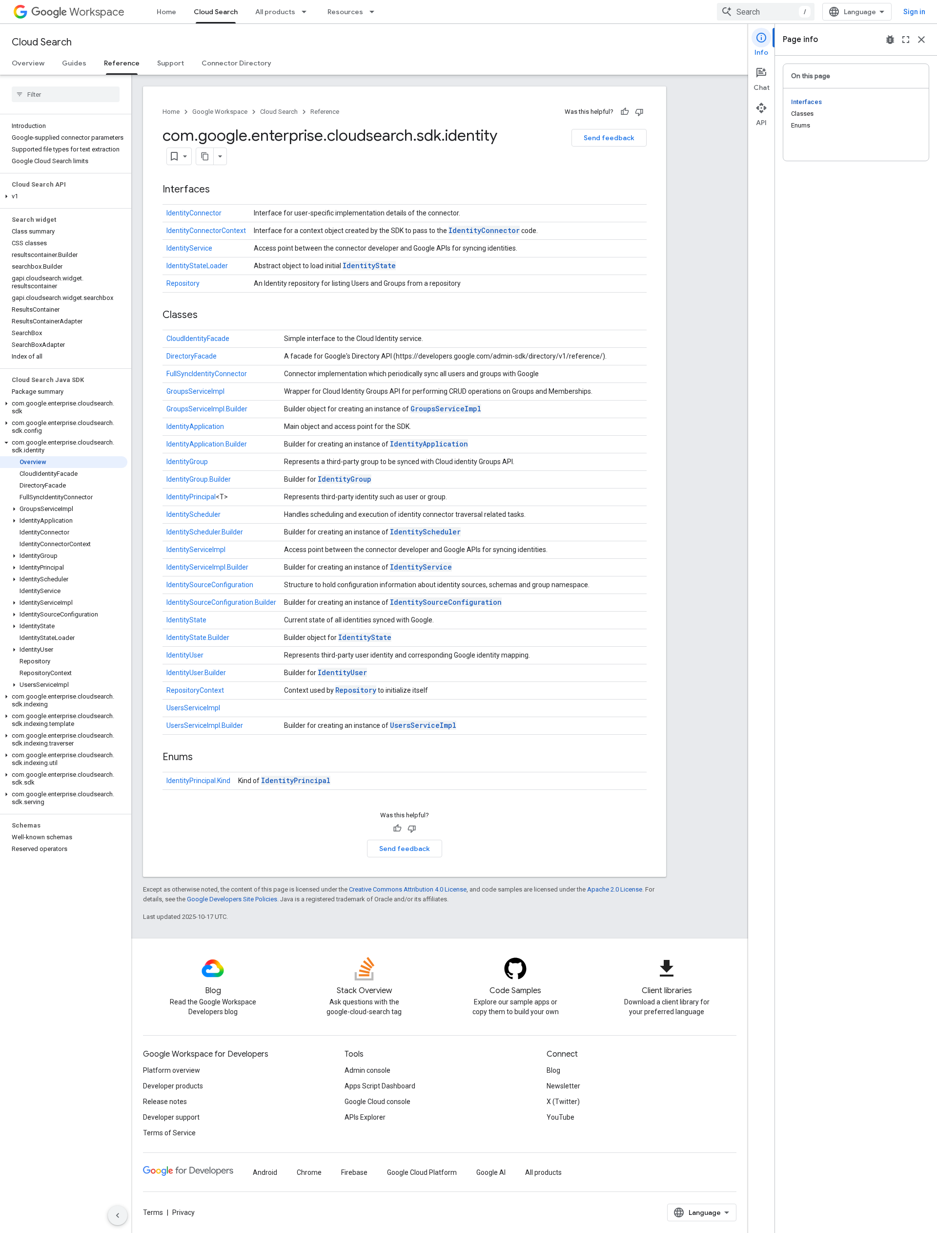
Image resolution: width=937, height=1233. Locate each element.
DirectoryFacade (191, 356)
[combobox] (766, 12)
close (921, 39)
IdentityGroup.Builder (198, 479)
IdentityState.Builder (197, 637)
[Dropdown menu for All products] (307, 11)
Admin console (367, 1070)
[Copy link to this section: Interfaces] (219, 190)
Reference (122, 63)
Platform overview (171, 1070)
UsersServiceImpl (193, 708)
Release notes (165, 1101)
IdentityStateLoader (197, 266)
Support (170, 63)
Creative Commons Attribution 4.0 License (408, 889)
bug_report (890, 39)
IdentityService (189, 248)
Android (265, 1172)
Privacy (183, 1212)
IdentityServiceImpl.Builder (207, 567)
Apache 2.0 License (614, 889)
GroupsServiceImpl (195, 391)
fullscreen (906, 39)
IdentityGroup (187, 462)
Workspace (96, 12)
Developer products (173, 1086)
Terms (153, 1212)
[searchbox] (66, 94)
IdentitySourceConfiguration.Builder (221, 602)
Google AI (491, 1172)
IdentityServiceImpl (195, 549)
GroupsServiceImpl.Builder (206, 409)
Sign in (914, 12)
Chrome (309, 1172)
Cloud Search (216, 11)
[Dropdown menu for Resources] (375, 11)
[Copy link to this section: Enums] (202, 758)
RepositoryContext (195, 690)
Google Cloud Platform (422, 1172)
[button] (63, 196)
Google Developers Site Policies (232, 899)
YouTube (560, 1117)
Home (166, 11)
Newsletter (563, 1086)
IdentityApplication (195, 426)
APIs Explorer (365, 1117)
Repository (183, 283)
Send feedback (609, 137)
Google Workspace (219, 111)
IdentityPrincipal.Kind (198, 781)
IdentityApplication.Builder (206, 444)
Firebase (354, 1172)
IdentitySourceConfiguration (209, 585)
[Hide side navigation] (117, 1215)
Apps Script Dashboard (380, 1086)
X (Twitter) (563, 1101)
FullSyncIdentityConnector (206, 374)
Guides (74, 63)
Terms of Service (169, 1133)
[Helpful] (624, 112)
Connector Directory (236, 63)
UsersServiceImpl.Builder (204, 725)
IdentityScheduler (193, 514)
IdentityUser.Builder (196, 673)
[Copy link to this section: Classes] (207, 315)
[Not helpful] (639, 112)
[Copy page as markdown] (205, 156)
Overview (28, 63)
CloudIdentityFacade (197, 338)
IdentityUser (185, 655)
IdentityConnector (194, 213)
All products (275, 11)
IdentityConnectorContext (206, 230)
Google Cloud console (377, 1101)
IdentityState (369, 265)
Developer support (171, 1117)
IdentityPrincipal (191, 497)
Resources (345, 11)
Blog (553, 1070)
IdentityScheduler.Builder (204, 532)
